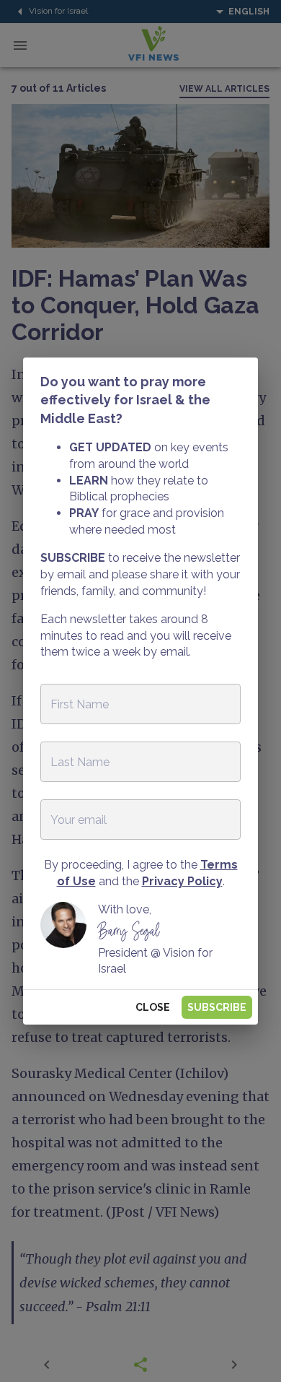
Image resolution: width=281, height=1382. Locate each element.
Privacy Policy (182, 881)
